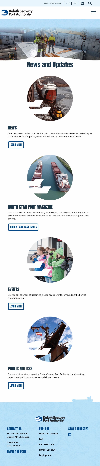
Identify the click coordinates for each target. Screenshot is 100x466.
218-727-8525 (13, 445)
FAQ (75, 3)
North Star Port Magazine (53, 3)
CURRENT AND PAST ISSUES (23, 227)
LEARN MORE (16, 145)
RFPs (67, 3)
